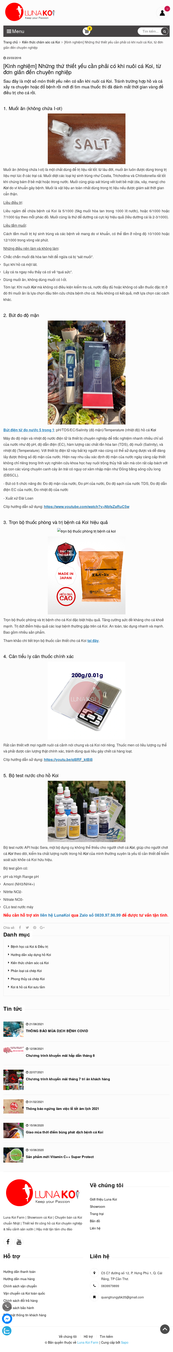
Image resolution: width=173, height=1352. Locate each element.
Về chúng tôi (68, 1336)
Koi (153, 429)
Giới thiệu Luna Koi (103, 1199)
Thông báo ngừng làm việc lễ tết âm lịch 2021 (62, 1108)
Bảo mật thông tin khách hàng (24, 1315)
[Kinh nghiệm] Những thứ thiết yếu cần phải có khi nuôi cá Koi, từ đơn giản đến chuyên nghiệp (82, 69)
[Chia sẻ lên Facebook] (20, 927)
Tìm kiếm (106, 1336)
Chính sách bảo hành (18, 1307)
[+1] (42, 927)
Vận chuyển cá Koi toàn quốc (24, 1293)
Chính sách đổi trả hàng (20, 1300)
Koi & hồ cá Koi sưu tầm (28, 987)
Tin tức (12, 1009)
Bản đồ (95, 1221)
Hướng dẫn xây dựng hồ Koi (31, 954)
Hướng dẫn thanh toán (19, 1271)
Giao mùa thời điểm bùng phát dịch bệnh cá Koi (64, 1132)
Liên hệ (95, 1228)
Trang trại (97, 1213)
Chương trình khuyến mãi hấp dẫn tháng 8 (60, 1055)
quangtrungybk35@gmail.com (122, 1297)
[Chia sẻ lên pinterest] (34, 927)
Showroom (97, 1206)
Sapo (124, 1342)
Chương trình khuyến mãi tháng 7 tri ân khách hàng (68, 1078)
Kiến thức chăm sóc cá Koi (30, 962)
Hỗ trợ (88, 1336)
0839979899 (110, 1286)
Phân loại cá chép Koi (26, 970)
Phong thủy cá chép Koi (28, 979)
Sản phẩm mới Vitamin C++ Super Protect (60, 1156)
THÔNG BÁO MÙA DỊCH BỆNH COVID (57, 1030)
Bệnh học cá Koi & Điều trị (29, 946)
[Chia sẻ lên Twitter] (27, 927)
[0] (86, 32)
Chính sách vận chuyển (20, 1286)
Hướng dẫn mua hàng (19, 1278)
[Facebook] (7, 1319)
